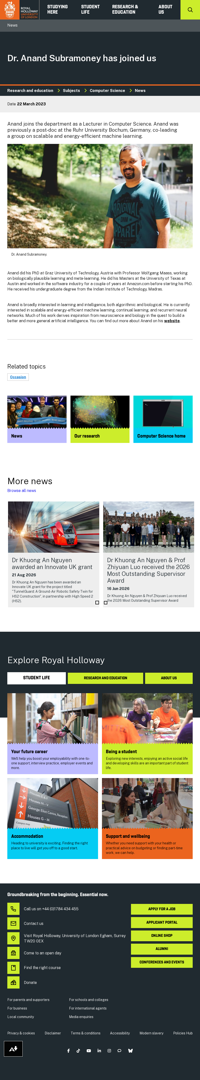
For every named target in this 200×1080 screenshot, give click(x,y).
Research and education (30, 90)
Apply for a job (161, 909)
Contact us (33, 923)
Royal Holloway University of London (20, 10)
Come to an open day (42, 953)
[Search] (190, 10)
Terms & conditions (85, 1033)
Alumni (162, 949)
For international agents (88, 1008)
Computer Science (107, 90)
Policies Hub (183, 1033)
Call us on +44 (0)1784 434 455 (51, 909)
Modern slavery (151, 1033)
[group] (53, 554)
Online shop (161, 936)
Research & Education (125, 10)
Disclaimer (53, 1033)
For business (17, 1008)
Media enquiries (81, 1017)
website (172, 321)
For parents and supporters (28, 1000)
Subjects (71, 90)
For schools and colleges (88, 1000)
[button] (68, 1050)
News (140, 90)
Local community (20, 1017)
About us (165, 10)
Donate (30, 982)
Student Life (90, 10)
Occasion (18, 377)
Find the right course (42, 967)
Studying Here (57, 10)
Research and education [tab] (105, 678)
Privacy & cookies (21, 1033)
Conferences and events (162, 962)
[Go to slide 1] (97, 602)
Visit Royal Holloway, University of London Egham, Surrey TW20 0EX (75, 938)
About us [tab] (169, 678)
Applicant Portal (161, 923)
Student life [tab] (36, 678)
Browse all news (21, 490)
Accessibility (120, 1033)
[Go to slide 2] (105, 602)
